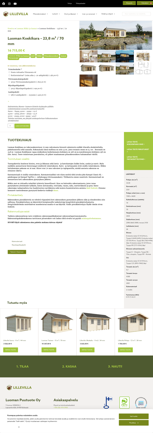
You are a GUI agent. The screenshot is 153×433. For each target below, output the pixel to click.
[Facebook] (3, 3)
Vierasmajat (13, 58)
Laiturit (55, 14)
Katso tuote (10, 350)
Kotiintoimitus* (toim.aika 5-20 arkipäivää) (34, 75)
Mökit (39, 56)
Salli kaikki (133, 416)
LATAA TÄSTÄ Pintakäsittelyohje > (136, 158)
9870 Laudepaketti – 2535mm (28, 95)
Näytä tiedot (12, 427)
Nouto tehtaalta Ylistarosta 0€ (23, 72)
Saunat (63, 56)
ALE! (33, 56)
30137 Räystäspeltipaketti (26, 89)
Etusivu (11, 29)
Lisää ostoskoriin (22, 126)
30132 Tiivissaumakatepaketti (28, 82)
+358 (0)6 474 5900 (61, 407)
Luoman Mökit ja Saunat (26, 29)
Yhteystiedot (80, 3)
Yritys (70, 3)
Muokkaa (132, 423)
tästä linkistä (91, 188)
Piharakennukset (51, 56)
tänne (55, 191)
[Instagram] (9, 3)
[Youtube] (15, 3)
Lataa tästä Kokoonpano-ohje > (136, 143)
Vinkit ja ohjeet (107, 14)
